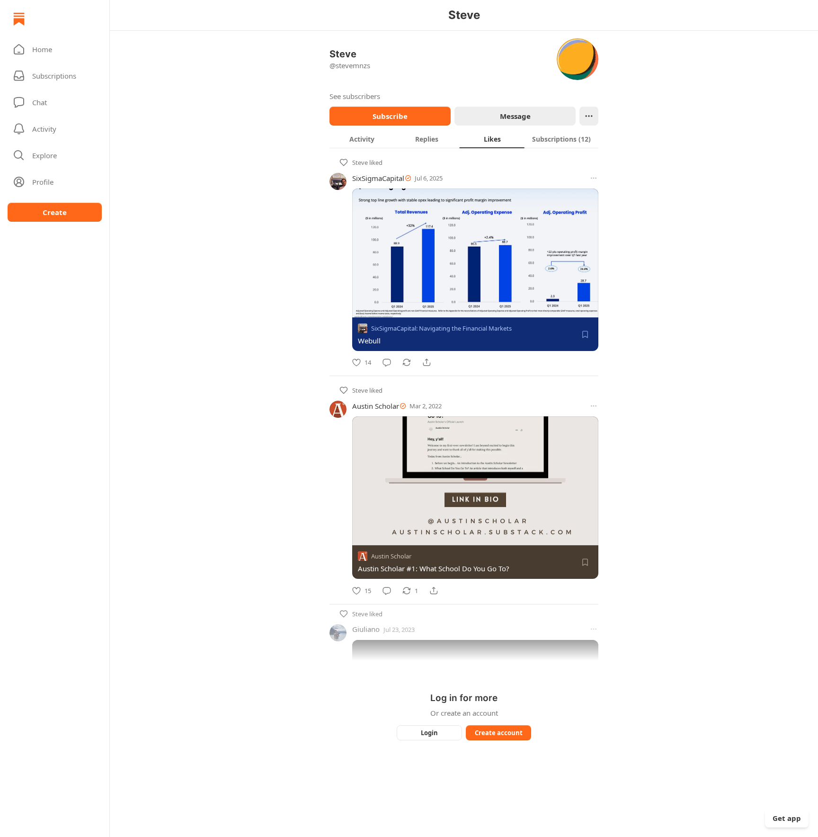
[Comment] (387, 362)
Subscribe (390, 116)
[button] (55, 49)
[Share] (426, 362)
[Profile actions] (588, 116)
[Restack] (407, 362)
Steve (360, 162)
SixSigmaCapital (378, 178)
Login (429, 733)
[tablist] (463, 138)
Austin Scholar (375, 406)
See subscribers (354, 96)
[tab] (361, 138)
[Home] (19, 19)
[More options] (593, 178)
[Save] (585, 334)
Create (55, 212)
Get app (787, 818)
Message (515, 116)
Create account (499, 733)
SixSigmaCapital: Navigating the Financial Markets (441, 328)
